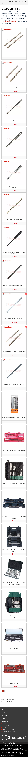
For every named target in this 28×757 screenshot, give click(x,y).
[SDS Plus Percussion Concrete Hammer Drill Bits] (14, 271)
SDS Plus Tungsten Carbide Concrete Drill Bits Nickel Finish (14, 186)
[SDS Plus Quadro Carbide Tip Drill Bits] (14, 304)
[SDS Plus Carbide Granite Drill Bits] (14, 205)
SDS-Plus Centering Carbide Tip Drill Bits (14, 120)
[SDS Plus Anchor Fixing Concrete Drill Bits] (14, 40)
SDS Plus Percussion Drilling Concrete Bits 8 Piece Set (14, 616)
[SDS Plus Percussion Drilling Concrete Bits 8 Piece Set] (14, 602)
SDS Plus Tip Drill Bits (7, 701)
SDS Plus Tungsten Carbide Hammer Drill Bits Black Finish (14, 253)
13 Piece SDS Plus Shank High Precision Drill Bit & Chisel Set (14, 550)
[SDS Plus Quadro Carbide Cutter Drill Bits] (14, 371)
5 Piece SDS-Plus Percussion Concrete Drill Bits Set (14, 417)
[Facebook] (3, 743)
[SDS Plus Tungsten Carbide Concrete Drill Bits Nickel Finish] (14, 172)
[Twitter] (8, 743)
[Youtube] (11, 743)
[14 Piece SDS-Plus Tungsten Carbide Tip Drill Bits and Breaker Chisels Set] (14, 569)
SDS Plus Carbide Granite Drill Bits (14, 219)
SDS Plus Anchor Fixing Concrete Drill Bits (14, 54)
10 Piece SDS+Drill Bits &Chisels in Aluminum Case (14, 649)
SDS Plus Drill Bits (6, 697)
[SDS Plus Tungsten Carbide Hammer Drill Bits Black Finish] (14, 238)
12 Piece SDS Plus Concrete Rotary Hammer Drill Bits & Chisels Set (14, 682)
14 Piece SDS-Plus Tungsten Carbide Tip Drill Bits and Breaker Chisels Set (14, 583)
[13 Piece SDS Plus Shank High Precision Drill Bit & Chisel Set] (14, 536)
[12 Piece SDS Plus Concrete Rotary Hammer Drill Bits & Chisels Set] (14, 668)
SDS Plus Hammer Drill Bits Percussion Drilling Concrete (14, 352)
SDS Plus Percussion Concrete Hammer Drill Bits (14, 285)
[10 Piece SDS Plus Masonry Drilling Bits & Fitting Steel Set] (14, 470)
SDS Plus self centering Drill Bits (10, 704)
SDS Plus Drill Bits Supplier (8, 699)
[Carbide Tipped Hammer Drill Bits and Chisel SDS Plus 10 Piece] (14, 503)
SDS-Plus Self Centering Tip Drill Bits (14, 87)
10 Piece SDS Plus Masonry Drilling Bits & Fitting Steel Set (14, 484)
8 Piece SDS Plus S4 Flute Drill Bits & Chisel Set (14, 450)
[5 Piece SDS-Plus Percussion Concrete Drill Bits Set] (14, 404)
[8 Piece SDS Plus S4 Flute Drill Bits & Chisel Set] (14, 437)
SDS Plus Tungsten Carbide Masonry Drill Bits (14, 153)
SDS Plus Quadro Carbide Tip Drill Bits (14, 318)
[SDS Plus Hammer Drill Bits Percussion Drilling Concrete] (14, 337)
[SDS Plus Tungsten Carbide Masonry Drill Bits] (14, 139)
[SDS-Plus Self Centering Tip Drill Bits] (14, 73)
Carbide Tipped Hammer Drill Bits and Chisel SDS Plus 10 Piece (14, 517)
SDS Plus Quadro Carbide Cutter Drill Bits (14, 384)
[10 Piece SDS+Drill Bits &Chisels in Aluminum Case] (14, 635)
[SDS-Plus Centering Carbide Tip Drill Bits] (14, 106)
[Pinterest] (14, 743)
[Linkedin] (5, 743)
